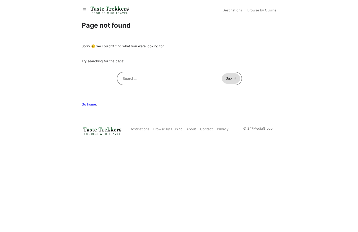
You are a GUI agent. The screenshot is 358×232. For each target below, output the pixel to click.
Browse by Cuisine (261, 10)
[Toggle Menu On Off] (84, 9)
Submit (231, 78)
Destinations (232, 10)
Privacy (223, 129)
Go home (89, 104)
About (191, 129)
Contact (206, 129)
